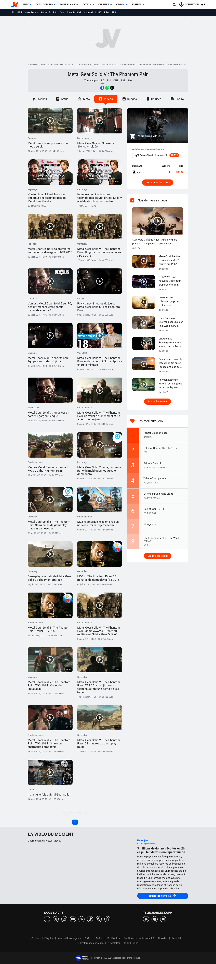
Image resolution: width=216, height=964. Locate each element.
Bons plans (67, 4)
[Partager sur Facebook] (102, 88)
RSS (126, 943)
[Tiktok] (90, 919)
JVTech (86, 4)
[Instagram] (64, 919)
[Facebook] (47, 919)
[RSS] (81, 919)
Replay (98, 304)
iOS (79, 12)
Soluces (156, 99)
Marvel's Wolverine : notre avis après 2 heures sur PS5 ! (170, 260)
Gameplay (48, 142)
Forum (180, 99)
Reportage (47, 195)
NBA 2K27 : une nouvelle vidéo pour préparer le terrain (170, 281)
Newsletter (114, 943)
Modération (113, 938)
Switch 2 (45, 12)
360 (130, 80)
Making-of (48, 357)
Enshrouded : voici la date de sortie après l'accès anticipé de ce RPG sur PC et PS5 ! (171, 363)
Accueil (31, 64)
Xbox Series (31, 12)
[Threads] (99, 919)
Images (132, 99)
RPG (106, 12)
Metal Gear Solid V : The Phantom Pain (73, 64)
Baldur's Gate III (152, 463)
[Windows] (163, 919)
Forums (136, 4)
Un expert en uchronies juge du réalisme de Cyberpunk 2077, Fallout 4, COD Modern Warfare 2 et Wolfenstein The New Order (171, 301)
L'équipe (48, 938)
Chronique (50, 304)
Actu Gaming (44, 4)
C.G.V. (99, 938)
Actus (64, 99)
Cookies (163, 938)
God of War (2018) (153, 509)
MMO (98, 12)
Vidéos (120, 4)
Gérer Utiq (177, 938)
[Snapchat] (107, 919)
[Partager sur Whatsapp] (107, 88)
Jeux (26, 4)
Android (88, 12)
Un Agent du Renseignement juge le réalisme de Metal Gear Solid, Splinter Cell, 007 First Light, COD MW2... (170, 342)
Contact (35, 938)
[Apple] (155, 919)
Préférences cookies (92, 943)
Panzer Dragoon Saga (155, 432)
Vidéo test (99, 359)
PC (13, 12)
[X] (56, 919)
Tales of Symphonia (154, 478)
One (62, 12)
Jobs (135, 943)
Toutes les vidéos (158, 401)
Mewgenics (149, 524)
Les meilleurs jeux (157, 555)
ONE (115, 80)
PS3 (123, 80)
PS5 (19, 12)
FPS (114, 12)
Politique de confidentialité (139, 938)
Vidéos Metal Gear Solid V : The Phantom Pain (115, 64)
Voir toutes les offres (158, 182)
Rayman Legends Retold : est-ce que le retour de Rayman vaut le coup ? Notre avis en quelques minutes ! (170, 383)
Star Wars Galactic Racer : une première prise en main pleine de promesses (154, 241)
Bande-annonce (96, 142)
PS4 (55, 12)
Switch (71, 12)
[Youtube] (73, 919)
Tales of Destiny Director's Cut (160, 448)
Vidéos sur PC (47, 64)
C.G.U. (88, 938)
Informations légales (69, 938)
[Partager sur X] (112, 88)
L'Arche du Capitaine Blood (158, 493)
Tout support (91, 80)
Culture (103, 4)
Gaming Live (48, 412)
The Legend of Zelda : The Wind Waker (161, 539)
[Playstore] (146, 919)
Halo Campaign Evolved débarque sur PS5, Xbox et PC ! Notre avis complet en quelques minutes (171, 322)
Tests (86, 99)
